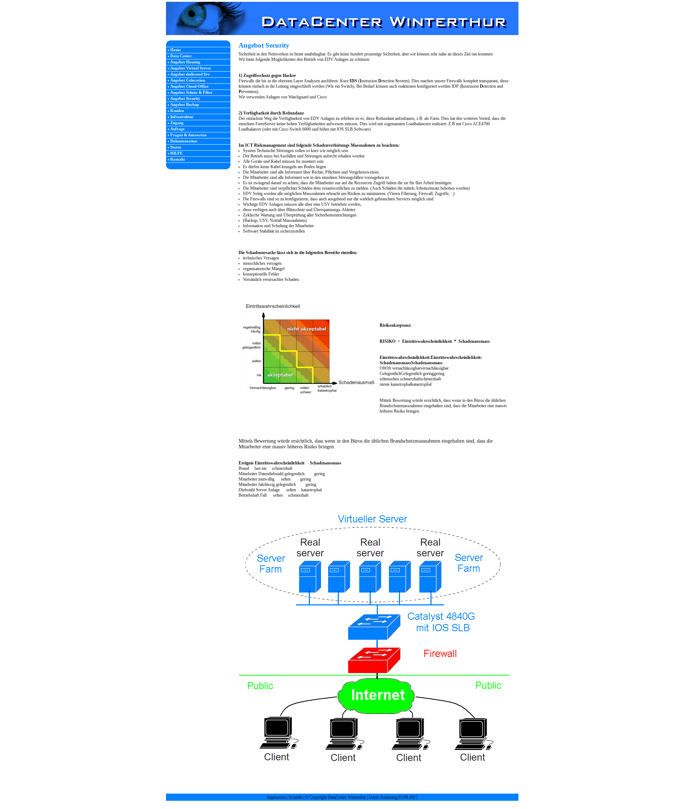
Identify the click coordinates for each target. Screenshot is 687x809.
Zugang (177, 123)
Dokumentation (183, 141)
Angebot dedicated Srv (190, 74)
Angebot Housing (185, 62)
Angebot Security (185, 98)
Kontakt (177, 159)
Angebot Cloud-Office (189, 86)
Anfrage (177, 129)
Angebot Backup (184, 104)
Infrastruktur (182, 116)
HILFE (176, 153)
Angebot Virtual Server (190, 68)
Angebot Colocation (187, 80)
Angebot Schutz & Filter (191, 92)
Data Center (181, 56)
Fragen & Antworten (188, 135)
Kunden (177, 110)
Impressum (276, 797)
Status (175, 147)
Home (175, 50)
